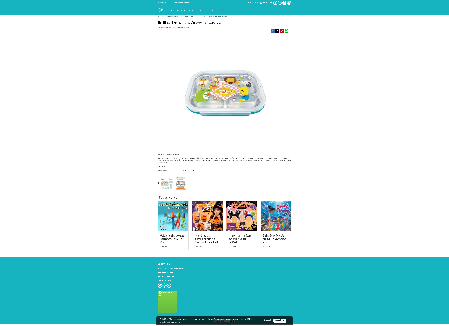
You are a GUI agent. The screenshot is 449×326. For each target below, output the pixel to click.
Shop (214, 10)
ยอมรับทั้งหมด (280, 321)
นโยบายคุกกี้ (179, 322)
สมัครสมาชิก (267, 3)
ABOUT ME (181, 10)
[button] (222, 10)
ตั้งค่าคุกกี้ (267, 321)
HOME (170, 10)
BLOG (191, 10)
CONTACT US (203, 10)
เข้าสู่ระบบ (253, 3)
